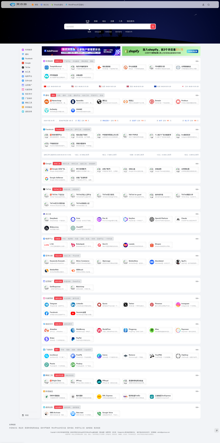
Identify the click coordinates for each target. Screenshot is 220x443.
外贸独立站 (13, 428)
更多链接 (97, 428)
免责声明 (108, 432)
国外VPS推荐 (45, 428)
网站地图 (101, 432)
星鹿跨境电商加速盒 (32, 428)
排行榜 (114, 432)
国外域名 (70, 428)
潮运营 (21, 428)
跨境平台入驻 (80, 428)
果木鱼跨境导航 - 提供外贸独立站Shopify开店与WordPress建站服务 (79, 432)
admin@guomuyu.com (163, 432)
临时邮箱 (89, 428)
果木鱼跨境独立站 (130, 432)
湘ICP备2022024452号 (143, 432)
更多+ (197, 61)
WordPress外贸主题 (58, 428)
